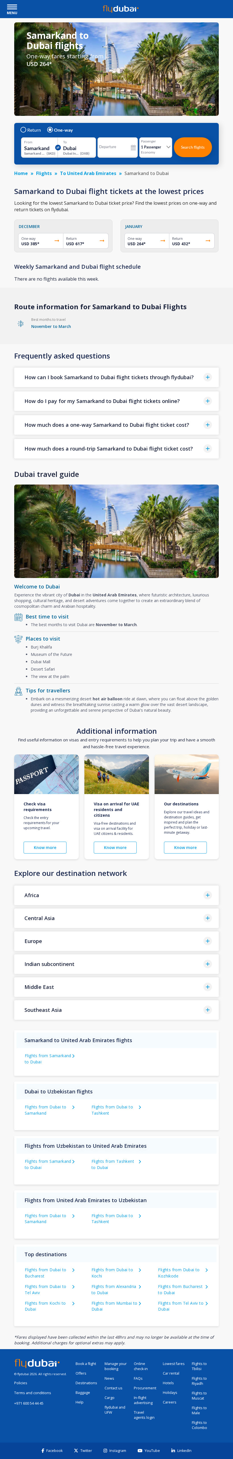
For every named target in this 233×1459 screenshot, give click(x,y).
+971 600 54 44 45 (28, 1403)
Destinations (86, 1383)
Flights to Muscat (199, 1396)
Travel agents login (144, 1415)
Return (34, 130)
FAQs (138, 1378)
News (109, 1378)
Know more (45, 847)
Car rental (171, 1373)
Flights (44, 173)
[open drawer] (12, 7)
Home (21, 173)
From (28, 142)
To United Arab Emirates (88, 173)
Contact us (113, 1388)
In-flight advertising (143, 1400)
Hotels (168, 1383)
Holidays (170, 1392)
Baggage (83, 1392)
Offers (81, 1373)
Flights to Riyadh (199, 1381)
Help (80, 1402)
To (65, 142)
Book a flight (86, 1363)
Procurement (145, 1388)
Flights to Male (199, 1410)
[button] (116, 377)
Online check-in (141, 1366)
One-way (63, 130)
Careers (169, 1402)
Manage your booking (116, 1366)
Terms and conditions (32, 1392)
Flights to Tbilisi (199, 1366)
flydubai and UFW (115, 1410)
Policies (20, 1383)
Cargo (110, 1397)
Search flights (193, 147)
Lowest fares (174, 1363)
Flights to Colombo (199, 1425)
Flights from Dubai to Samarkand (45, 1219)
